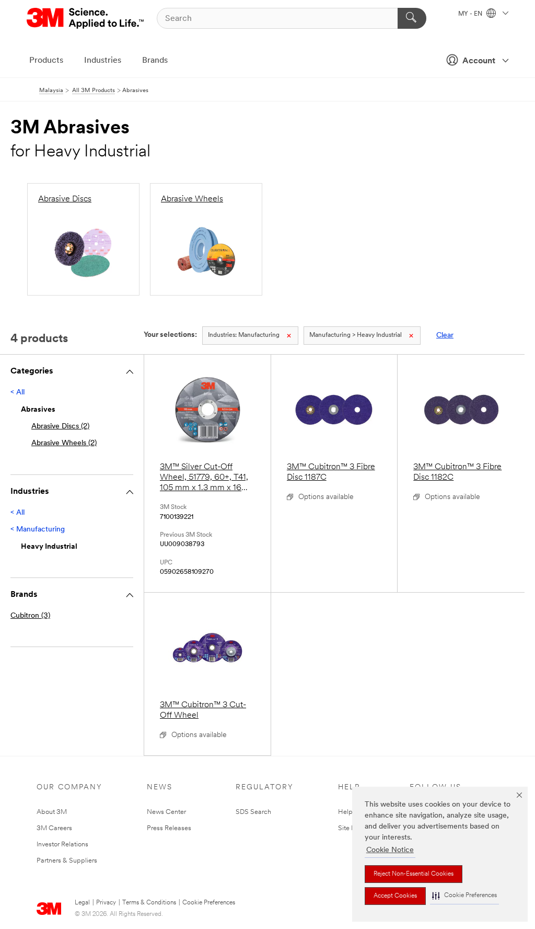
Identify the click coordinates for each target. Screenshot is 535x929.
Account (478, 61)
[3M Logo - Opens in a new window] (86, 18)
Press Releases (169, 828)
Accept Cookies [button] (395, 896)
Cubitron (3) (30, 616)
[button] (464, 895)
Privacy (106, 903)
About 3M (52, 812)
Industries (102, 60)
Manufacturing (244, 335)
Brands (155, 60)
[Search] (412, 18)
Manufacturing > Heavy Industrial (355, 335)
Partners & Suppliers (67, 860)
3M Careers (54, 828)
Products (46, 60)
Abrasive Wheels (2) (64, 443)
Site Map (351, 828)
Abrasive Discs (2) (60, 426)
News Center (166, 812)
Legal (82, 903)
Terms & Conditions (149, 903)
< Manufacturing (37, 530)
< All (17, 392)
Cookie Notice (390, 850)
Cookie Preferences (208, 903)
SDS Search (253, 812)
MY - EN (471, 14)
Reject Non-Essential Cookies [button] (413, 874)
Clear (444, 335)
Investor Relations (62, 844)
